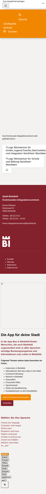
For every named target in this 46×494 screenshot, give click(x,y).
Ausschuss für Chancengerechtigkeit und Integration (21, 41)
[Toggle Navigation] (5, 5)
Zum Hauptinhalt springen (14, 1)
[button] (25, 17)
